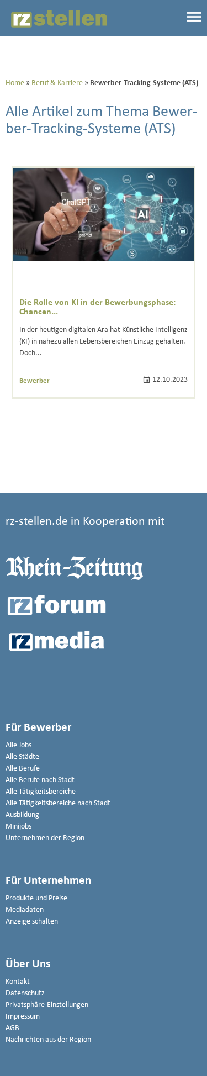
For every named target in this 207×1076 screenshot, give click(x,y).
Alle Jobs (18, 745)
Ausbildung (22, 815)
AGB (12, 1028)
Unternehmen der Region (45, 838)
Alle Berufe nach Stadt (40, 780)
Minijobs (18, 826)
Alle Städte (22, 757)
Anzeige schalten (32, 921)
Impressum (23, 1016)
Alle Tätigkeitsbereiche (41, 792)
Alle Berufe (23, 768)
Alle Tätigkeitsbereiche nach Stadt (58, 803)
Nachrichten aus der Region (48, 1040)
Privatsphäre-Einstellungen (47, 1005)
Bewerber (34, 380)
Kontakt (18, 982)
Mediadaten (25, 910)
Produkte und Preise (36, 898)
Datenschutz (25, 993)
